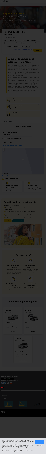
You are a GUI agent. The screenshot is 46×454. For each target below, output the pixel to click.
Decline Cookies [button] (39, 443)
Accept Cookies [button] (39, 440)
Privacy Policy (26, 451)
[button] (39, 445)
